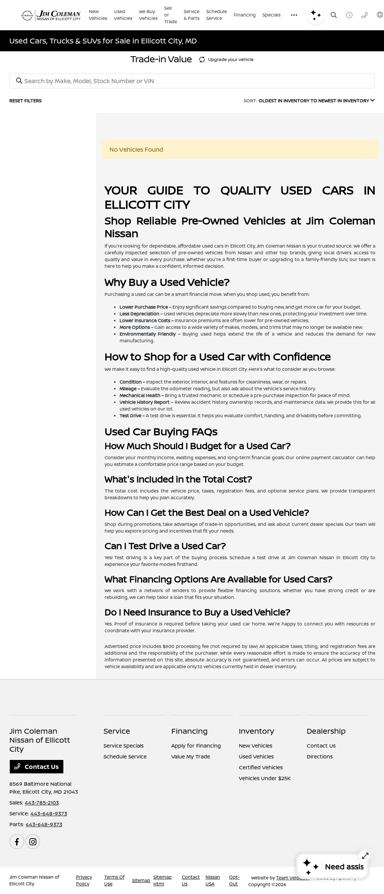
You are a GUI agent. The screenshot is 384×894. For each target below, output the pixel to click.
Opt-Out (234, 880)
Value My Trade (190, 756)
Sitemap (141, 880)
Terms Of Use (114, 880)
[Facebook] (16, 841)
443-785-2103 (42, 802)
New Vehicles (255, 745)
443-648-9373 (48, 813)
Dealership (326, 731)
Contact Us (41, 767)
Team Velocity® (293, 878)
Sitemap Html (162, 880)
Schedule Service (125, 756)
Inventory (256, 731)
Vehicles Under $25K (265, 778)
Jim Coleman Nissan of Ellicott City (34, 880)
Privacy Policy (84, 880)
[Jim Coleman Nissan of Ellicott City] (51, 14)
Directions (320, 756)
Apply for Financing (196, 745)
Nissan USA (213, 880)
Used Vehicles (256, 756)
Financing (189, 731)
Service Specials (124, 745)
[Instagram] (32, 841)
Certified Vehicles (261, 767)
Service (117, 731)
